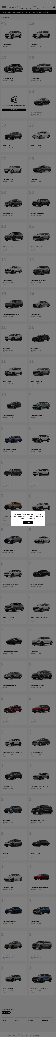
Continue (28, 522)
